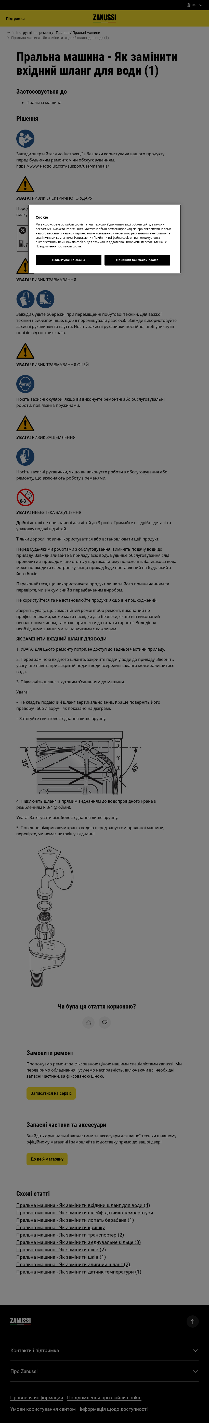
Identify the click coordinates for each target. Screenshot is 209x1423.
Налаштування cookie (68, 259)
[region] (104, 239)
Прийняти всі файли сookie (137, 259)
